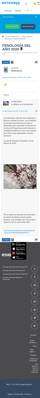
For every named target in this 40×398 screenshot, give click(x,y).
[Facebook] (34, 277)
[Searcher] (26, 4)
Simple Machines (26, 384)
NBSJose (17, 101)
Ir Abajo (5, 62)
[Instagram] (35, 285)
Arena (15, 68)
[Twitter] (35, 268)
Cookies (33, 355)
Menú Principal (8, 17)
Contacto (33, 335)
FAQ (34, 346)
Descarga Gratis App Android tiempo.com (15, 267)
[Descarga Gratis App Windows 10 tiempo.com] (18, 257)
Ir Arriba (6, 239)
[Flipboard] (34, 326)
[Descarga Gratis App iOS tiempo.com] (18, 248)
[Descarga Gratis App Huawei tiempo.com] (19, 253)
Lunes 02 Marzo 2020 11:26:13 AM (15, 111)
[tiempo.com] (11, 3)
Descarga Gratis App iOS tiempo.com (14, 270)
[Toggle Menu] (36, 17)
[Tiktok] (35, 293)
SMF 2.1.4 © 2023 (12, 384)
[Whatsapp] (35, 301)
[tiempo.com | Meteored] (6, 254)
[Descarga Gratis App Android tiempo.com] (18, 244)
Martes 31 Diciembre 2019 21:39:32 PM (17, 77)
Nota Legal (31, 350)
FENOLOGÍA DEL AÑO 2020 (16, 47)
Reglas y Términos (14, 394)
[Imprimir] (36, 62)
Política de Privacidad (33, 360)
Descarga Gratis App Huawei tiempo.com (15, 274)
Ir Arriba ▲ (28, 394)
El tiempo (8, 11)
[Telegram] (35, 317)
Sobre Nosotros (32, 341)
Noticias (18, 11)
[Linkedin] (35, 309)
